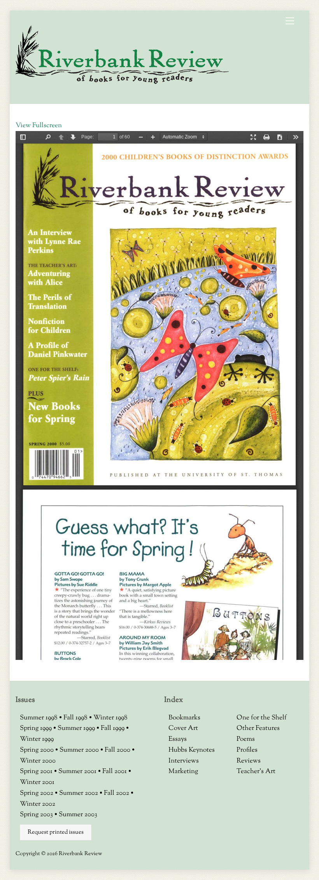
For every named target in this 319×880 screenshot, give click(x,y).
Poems (246, 739)
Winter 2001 (37, 782)
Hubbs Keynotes (191, 750)
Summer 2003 (78, 814)
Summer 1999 (77, 728)
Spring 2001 (37, 771)
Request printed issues (56, 832)
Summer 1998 (39, 718)
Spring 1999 (36, 728)
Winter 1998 (110, 718)
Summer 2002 (79, 793)
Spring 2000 (37, 750)
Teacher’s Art (256, 771)
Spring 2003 (37, 814)
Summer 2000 (80, 750)
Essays (177, 739)
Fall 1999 (113, 728)
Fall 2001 (115, 771)
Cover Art (183, 728)
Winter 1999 (37, 739)
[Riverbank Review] (122, 82)
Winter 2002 (37, 804)
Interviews (183, 761)
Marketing (183, 771)
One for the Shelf (262, 718)
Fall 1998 (76, 718)
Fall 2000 (118, 750)
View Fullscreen (39, 125)
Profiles (247, 750)
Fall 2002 (117, 793)
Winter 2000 (38, 761)
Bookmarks (184, 718)
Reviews (249, 761)
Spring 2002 (37, 793)
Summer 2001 (78, 771)
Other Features (258, 728)
